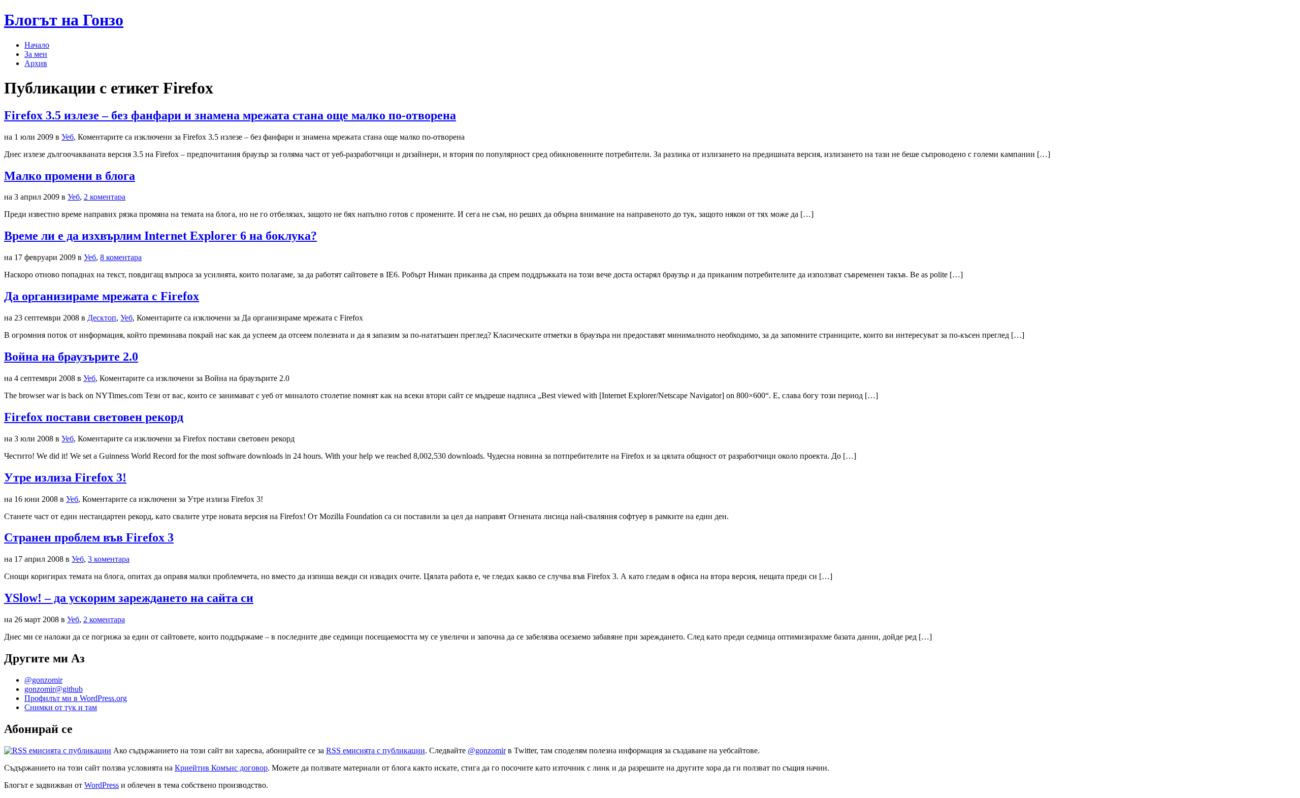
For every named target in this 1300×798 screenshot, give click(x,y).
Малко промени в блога (69, 175)
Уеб (67, 137)
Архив (35, 63)
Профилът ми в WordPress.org (75, 698)
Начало (36, 45)
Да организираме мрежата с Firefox (101, 296)
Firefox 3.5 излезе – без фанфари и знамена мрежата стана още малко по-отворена (230, 115)
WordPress (101, 785)
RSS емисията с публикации (375, 750)
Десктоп (101, 317)
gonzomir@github (53, 689)
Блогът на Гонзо (63, 20)
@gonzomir (43, 680)
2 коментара (104, 197)
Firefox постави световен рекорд (93, 417)
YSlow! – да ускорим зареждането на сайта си (128, 597)
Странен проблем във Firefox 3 (89, 537)
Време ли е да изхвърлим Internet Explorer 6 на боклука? (160, 235)
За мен (35, 54)
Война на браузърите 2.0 (71, 356)
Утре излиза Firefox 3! (65, 477)
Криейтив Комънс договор (221, 767)
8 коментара (121, 257)
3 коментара (108, 559)
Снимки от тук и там (60, 707)
